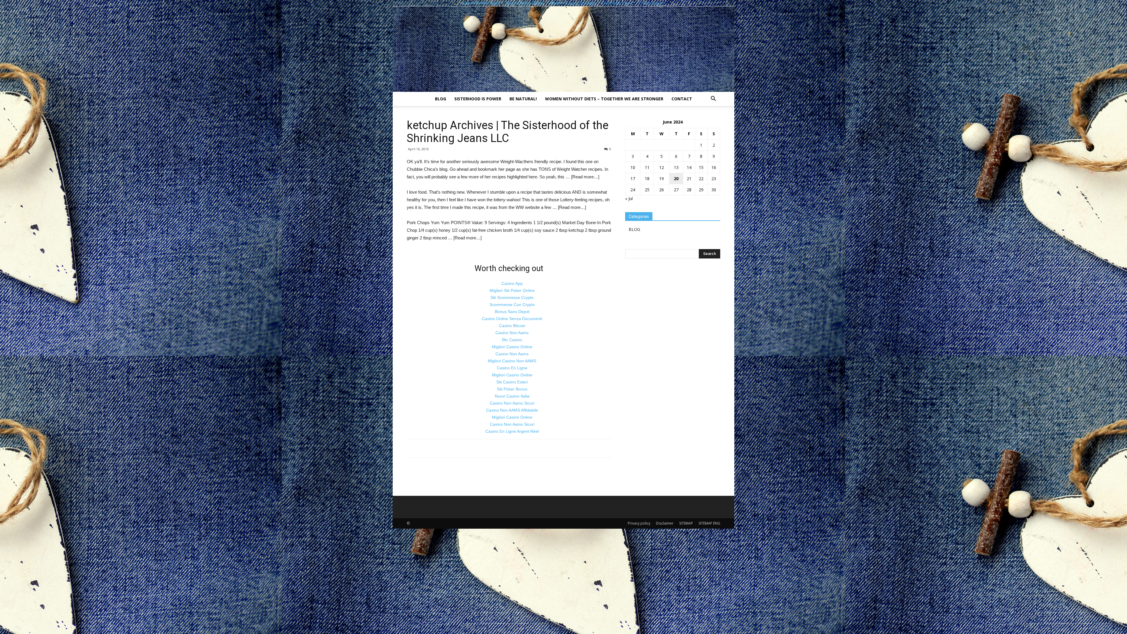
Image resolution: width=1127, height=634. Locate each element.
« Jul (629, 198)
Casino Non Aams (512, 332)
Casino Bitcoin (512, 325)
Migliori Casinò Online (512, 417)
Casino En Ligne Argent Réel (512, 431)
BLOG (440, 99)
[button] (713, 99)
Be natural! (523, 99)
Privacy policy (639, 523)
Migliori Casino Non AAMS (512, 361)
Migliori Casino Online (512, 346)
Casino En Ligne (512, 368)
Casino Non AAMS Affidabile (512, 410)
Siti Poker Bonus (512, 389)
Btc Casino (512, 339)
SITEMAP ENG (709, 523)
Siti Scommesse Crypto (512, 297)
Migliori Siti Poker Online (512, 290)
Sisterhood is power (477, 99)
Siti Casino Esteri (512, 382)
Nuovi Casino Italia (512, 396)
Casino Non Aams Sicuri (512, 403)
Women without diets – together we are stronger (604, 99)
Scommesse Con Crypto (512, 304)
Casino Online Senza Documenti (512, 318)
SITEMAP (686, 523)
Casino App (512, 283)
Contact (682, 99)
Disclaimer (665, 523)
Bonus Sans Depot (512, 311)
